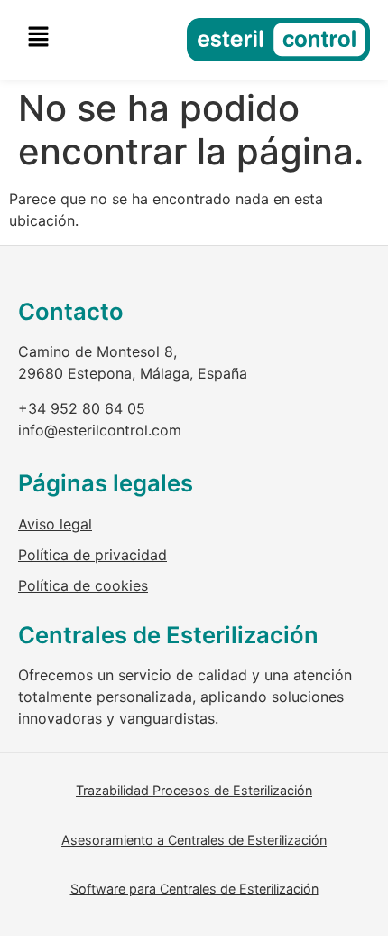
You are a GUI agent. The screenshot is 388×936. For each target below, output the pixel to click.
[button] (38, 37)
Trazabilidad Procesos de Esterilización (194, 790)
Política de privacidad (92, 555)
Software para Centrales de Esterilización (194, 888)
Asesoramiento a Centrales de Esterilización (194, 839)
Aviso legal (55, 524)
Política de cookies (83, 585)
